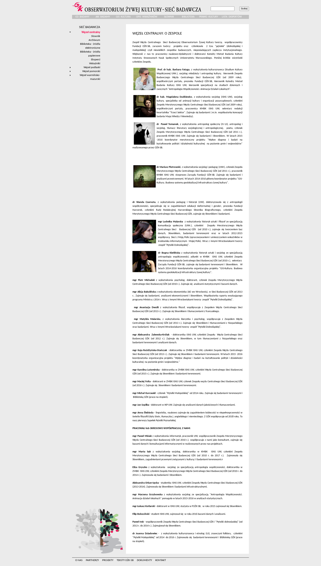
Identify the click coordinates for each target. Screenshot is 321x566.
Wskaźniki (94, 63)
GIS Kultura (123, 16)
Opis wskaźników (146, 16)
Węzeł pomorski (91, 71)
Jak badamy (102, 16)
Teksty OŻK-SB (125, 560)
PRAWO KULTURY (208, 16)
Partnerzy (92, 560)
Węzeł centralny (91, 32)
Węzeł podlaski (92, 67)
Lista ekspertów (232, 16)
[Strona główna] (137, 6)
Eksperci (95, 59)
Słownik (169, 16)
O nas (78, 560)
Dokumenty (144, 560)
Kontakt (160, 560)
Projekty (107, 560)
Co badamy (82, 16)
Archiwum (94, 40)
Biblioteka (188, 16)
